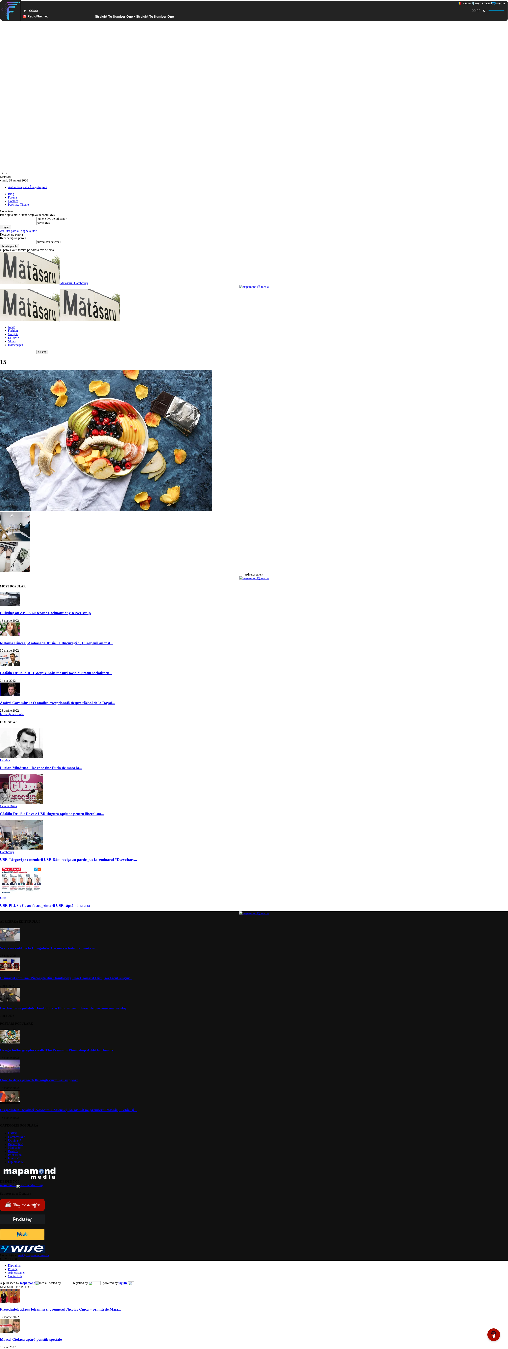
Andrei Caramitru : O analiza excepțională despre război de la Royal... (57, 703)
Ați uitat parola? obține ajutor (18, 231)
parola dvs (43, 222)
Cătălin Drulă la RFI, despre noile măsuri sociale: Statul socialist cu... (56, 673)
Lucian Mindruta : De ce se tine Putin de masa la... (41, 768)
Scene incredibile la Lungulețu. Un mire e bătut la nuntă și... (49, 948)
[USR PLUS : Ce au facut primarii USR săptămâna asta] (21, 894)
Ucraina (5, 760)
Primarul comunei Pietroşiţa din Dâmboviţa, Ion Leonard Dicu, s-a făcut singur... (66, 978)
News (11, 327)
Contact (13, 201)
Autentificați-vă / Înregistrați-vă (27, 187)
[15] (106, 510)
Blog (11, 194)
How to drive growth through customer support (39, 1080)
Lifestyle (13, 337)
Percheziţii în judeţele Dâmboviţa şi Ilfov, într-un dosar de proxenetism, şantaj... (64, 1008)
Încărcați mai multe (12, 714)
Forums (12, 197)
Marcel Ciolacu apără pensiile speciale (31, 1339)
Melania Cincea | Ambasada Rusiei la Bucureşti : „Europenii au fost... (56, 643)
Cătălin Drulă (8, 806)
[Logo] (30, 320)
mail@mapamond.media (33, 1255)
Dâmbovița (7, 852)
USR (3, 897)
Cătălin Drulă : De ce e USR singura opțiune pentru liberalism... (52, 814)
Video (11, 341)
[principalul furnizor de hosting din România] (66, 1283)
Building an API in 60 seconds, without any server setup (45, 613)
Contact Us (15, 1276)
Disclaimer (14, 1265)
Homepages (15, 345)
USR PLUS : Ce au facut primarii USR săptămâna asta (45, 905)
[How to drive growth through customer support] (10, 1072)
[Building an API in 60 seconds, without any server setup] (10, 605)
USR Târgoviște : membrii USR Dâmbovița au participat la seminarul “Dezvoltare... (68, 859)
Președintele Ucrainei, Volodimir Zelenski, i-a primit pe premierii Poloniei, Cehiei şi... (68, 1110)
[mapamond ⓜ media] (254, 286)
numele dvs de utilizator (51, 218)
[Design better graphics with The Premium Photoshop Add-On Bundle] (10, 1042)
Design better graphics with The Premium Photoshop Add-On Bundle (56, 1050)
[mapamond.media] (22, 1239)
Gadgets (13, 334)
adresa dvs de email (49, 241)
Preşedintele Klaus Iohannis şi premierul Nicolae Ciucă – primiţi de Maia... (60, 1309)
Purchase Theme (18, 204)
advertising (21, 1185)
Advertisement (17, 1272)
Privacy (12, 1269)
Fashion (13, 330)
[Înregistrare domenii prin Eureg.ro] (95, 1283)
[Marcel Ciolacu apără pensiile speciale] (10, 1331)
